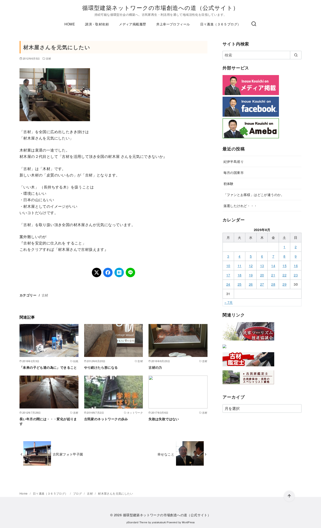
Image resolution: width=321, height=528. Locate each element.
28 (273, 284)
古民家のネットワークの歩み (106, 418)
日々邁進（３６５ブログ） (220, 23)
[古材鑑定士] (248, 367)
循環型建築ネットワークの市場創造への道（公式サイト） (160, 7)
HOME (69, 23)
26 (251, 284)
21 (273, 274)
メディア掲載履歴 (132, 23)
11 (240, 265)
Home (24, 493)
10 (228, 265)
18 (240, 274)
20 (262, 274)
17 (228, 274)
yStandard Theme (137, 522)
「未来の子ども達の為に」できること (48, 367)
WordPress (188, 522)
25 (240, 284)
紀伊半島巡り (233, 161)
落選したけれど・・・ (240, 205)
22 (284, 274)
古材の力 (155, 367)
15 (284, 265)
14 (273, 265)
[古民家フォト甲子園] (224, 349)
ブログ (78, 493)
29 (284, 284)
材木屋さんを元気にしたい (115, 493)
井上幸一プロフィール (173, 23)
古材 (48, 58)
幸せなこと (165, 454)
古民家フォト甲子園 (68, 454)
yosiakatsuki (159, 522)
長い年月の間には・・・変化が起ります (48, 421)
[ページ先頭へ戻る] (289, 496)
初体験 (228, 183)
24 (228, 284)
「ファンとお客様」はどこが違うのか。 (253, 194)
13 (262, 265)
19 (251, 274)
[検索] (254, 24)
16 (296, 265)
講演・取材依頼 (97, 23)
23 (296, 274)
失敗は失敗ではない (164, 418)
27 (262, 284)
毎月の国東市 (233, 172)
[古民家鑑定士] (248, 385)
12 (251, 265)
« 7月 (228, 302)
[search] (295, 55)
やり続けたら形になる (101, 367)
